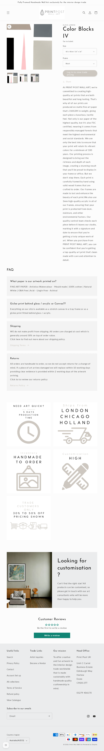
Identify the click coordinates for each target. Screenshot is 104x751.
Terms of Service (14, 688)
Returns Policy (17, 385)
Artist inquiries (36, 657)
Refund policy (13, 694)
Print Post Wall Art (76, 744)
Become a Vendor (38, 663)
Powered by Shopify (90, 744)
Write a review (52, 635)
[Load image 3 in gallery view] (35, 78)
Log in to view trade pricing (77, 73)
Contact (10, 669)
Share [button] (68, 81)
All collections (13, 682)
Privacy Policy (13, 663)
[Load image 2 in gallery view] (24, 78)
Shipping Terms (18, 345)
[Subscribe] (49, 716)
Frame (65, 58)
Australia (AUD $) (17, 740)
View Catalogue (14, 700)
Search (10, 657)
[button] (8, 13)
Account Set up (14, 675)
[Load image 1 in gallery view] (12, 78)
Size (64, 46)
